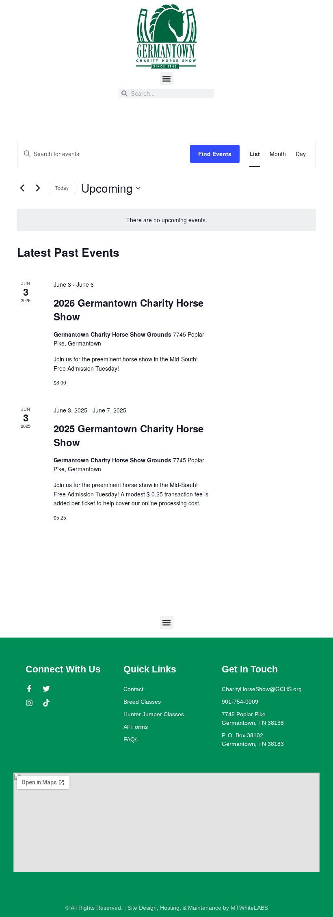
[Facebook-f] (29, 688)
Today (62, 187)
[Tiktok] (46, 703)
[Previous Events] (22, 188)
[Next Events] (38, 188)
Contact (133, 689)
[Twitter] (46, 688)
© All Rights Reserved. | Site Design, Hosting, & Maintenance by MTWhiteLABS (166, 907)
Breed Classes (142, 701)
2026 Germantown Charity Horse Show (128, 309)
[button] (166, 78)
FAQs (130, 739)
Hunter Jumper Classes (153, 714)
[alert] (166, 220)
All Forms (135, 727)
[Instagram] (29, 703)
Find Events (214, 154)
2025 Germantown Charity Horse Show (128, 435)
